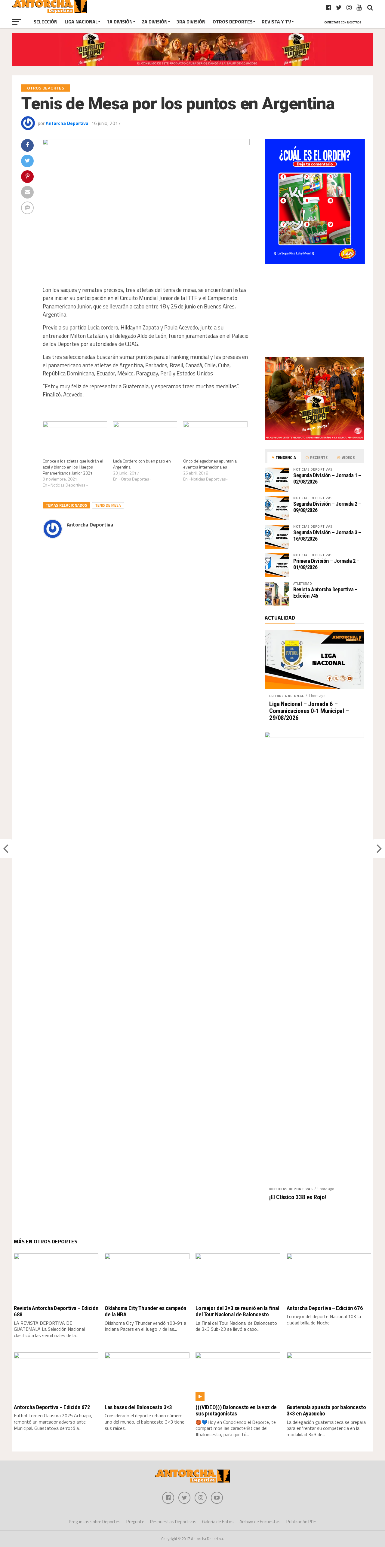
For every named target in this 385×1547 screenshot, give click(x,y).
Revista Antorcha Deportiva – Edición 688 (56, 1311)
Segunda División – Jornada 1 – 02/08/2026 (327, 478)
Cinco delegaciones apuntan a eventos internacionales (210, 464)
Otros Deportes (233, 21)
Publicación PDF (301, 1521)
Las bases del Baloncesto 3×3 (138, 1407)
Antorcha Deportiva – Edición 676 (325, 1308)
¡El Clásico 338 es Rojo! (297, 1197)
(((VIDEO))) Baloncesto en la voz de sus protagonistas (236, 1410)
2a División (155, 21)
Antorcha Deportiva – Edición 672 (52, 1407)
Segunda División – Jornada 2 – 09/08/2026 (327, 507)
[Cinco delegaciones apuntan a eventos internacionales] (215, 439)
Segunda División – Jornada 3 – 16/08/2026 (327, 535)
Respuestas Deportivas (173, 1521)
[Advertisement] (135, 609)
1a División (120, 21)
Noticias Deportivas (291, 1189)
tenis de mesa (108, 505)
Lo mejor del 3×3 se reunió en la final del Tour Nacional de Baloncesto (237, 1311)
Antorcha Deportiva (67, 123)
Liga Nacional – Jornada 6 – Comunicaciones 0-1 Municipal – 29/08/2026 (309, 711)
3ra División (191, 21)
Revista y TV (276, 21)
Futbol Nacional (286, 696)
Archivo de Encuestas (260, 1521)
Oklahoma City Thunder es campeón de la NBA (145, 1311)
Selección (45, 21)
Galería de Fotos (218, 1521)
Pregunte (135, 1521)
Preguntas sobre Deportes (95, 1521)
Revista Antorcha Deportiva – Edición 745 (325, 592)
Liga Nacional (81, 21)
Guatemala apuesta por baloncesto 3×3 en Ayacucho (326, 1410)
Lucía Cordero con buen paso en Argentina (142, 464)
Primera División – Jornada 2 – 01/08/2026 (326, 564)
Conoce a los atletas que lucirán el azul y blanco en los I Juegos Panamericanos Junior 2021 (73, 467)
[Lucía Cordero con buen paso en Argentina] (145, 439)
